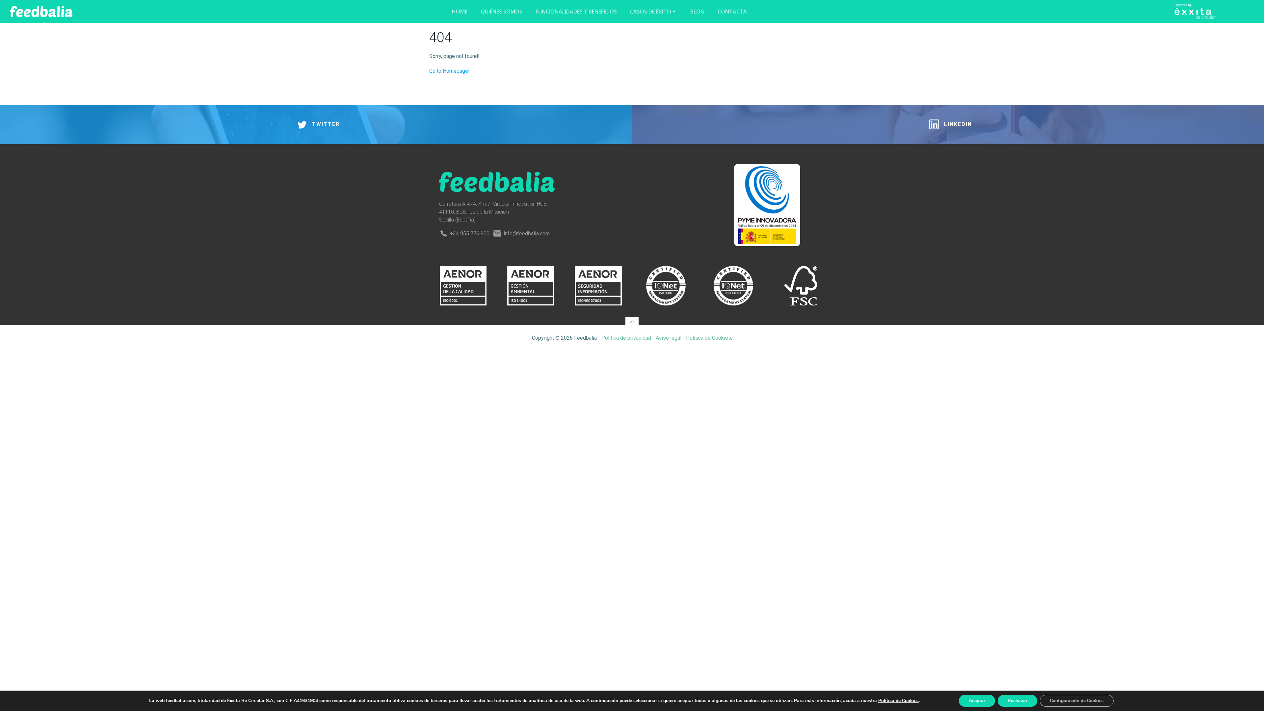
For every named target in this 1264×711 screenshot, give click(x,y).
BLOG (697, 11)
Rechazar (1017, 701)
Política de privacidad (626, 338)
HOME (459, 11)
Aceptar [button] (977, 701)
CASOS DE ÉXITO (650, 11)
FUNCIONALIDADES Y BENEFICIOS (576, 11)
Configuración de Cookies (1077, 701)
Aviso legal (668, 338)
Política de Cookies (708, 338)
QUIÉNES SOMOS (501, 11)
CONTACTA (732, 11)
